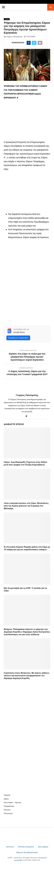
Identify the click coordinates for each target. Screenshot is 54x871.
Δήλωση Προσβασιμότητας (27, 852)
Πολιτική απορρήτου (26, 847)
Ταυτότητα (10, 847)
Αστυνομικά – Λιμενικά (12, 802)
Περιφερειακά (9, 806)
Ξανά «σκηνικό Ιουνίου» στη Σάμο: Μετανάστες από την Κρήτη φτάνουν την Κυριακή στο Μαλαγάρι (26, 506)
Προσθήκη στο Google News (18, 338)
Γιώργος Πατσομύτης (14, 37)
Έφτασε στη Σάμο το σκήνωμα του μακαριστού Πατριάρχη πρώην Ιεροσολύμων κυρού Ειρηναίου (27, 357)
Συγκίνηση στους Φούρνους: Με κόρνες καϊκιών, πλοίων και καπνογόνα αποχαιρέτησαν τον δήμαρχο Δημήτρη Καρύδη (27, 675)
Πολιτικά (7, 810)
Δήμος (6, 799)
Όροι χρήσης (43, 847)
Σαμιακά (6, 19)
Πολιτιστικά (8, 813)
